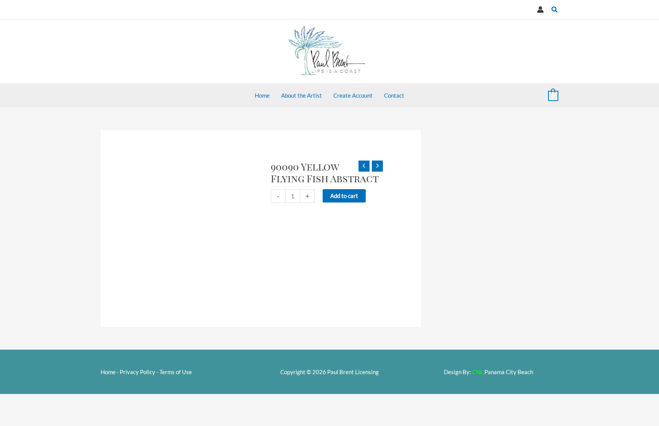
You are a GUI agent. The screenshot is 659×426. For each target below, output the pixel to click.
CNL (477, 371)
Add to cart (344, 195)
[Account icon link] (540, 9)
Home (108, 371)
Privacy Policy (137, 371)
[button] (554, 9)
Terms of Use (175, 371)
